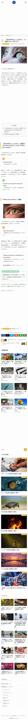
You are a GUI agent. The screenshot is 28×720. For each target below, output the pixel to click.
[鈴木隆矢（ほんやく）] (14, 2)
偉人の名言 (7, 683)
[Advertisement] (14, 19)
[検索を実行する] (25, 449)
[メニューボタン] (2, 2)
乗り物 (5, 697)
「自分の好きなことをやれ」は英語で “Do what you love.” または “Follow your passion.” (15, 130)
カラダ (5, 695)
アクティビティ (7, 692)
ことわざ (6, 689)
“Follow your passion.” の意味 (11, 134)
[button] (3, 335)
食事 (5, 705)
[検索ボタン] (25, 2)
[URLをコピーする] (25, 335)
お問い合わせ (14, 715)
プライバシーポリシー (21, 715)
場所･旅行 (6, 703)
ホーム (3, 715)
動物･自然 (6, 700)
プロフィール (8, 715)
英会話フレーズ (6, 43)
